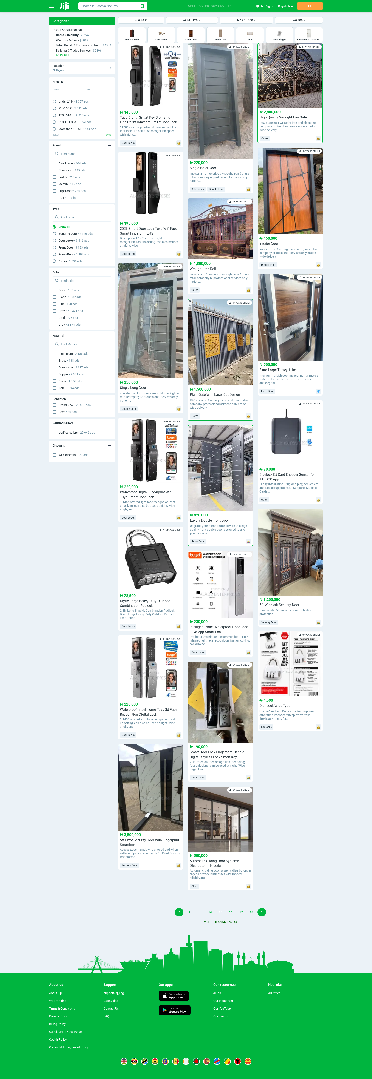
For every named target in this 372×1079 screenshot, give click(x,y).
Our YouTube (222, 1008)
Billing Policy (57, 1024)
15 (220, 912)
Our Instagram (223, 1000)
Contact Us (111, 1008)
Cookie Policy (58, 1039)
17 (241, 912)
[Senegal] (175, 1061)
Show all (64, 226)
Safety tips (111, 1000)
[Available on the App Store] (174, 996)
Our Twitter (220, 1016)
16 (230, 912)
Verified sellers (77, 432)
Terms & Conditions (62, 1008)
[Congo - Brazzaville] (227, 1061)
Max (89, 89)
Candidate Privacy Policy (65, 1031)
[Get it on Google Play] (175, 1010)
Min (56, 89)
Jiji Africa (274, 993)
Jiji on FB (219, 993)
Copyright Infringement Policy (69, 1047)
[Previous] (179, 912)
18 (251, 912)
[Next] (261, 912)
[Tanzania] (144, 1061)
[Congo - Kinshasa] (217, 1061)
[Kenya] (124, 1061)
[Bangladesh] (196, 1061)
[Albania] (237, 1061)
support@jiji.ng (114, 993)
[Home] (65, 6)
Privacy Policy (58, 1016)
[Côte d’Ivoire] (186, 1061)
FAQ (106, 1016)
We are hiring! (58, 1000)
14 (210, 912)
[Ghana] (155, 1061)
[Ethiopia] (165, 1061)
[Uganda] (134, 1061)
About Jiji (55, 993)
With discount (73, 454)
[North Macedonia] (248, 1061)
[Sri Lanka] (206, 1061)
